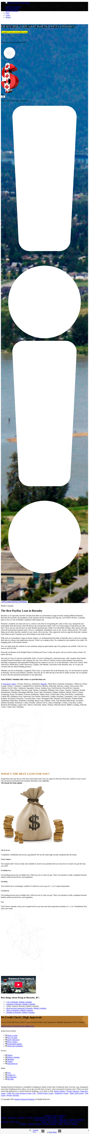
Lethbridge (21, 1118)
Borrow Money (59, 1091)
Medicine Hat (52, 1118)
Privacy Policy (12, 1042)
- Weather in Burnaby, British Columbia (20, 1012)
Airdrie (60, 1118)
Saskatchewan (12, 1064)
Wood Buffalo (40, 1118)
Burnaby (44, 684)
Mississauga (63, 1120)
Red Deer (30, 1118)
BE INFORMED (12, 11)
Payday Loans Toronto (42, 1120)
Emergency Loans (61, 1093)
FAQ (7, 13)
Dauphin (31, 1124)
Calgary (4, 1118)
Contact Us (11, 1075)
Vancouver (7, 684)
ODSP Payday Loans (45, 1093)
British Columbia (13, 1057)
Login (8, 15)
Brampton (72, 1120)
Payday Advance (73, 1091)
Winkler (74, 1124)
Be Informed (11, 1077)
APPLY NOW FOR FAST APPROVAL (14, 602)
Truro (70, 1122)
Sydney (76, 1122)
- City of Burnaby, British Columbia (19, 1002)
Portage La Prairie (49, 1124)
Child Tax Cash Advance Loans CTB (21, 1093)
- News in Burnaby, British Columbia (19, 1010)
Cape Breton (52, 1122)
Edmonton (12, 1118)
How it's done (12, 1038)
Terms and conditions (15, 1046)
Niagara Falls (14, 1122)
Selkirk (60, 1124)
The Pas (67, 1124)
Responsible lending (14, 1044)
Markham (4, 1122)
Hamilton (81, 1120)
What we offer (12, 1035)
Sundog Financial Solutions (24, 1099)
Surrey (13, 684)
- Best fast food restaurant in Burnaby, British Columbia (26, 1008)
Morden (38, 1124)
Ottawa (54, 1120)
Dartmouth (63, 1122)
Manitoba (10, 1059)
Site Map (10, 1079)
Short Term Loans (76, 1093)
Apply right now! (13, 1040)
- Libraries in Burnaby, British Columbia (20, 1004)
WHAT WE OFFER (13, 7)
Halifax (44, 1122)
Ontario (10, 1061)
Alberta (9, 1055)
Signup (8, 17)
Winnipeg (23, 1124)
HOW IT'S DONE (12, 9)
